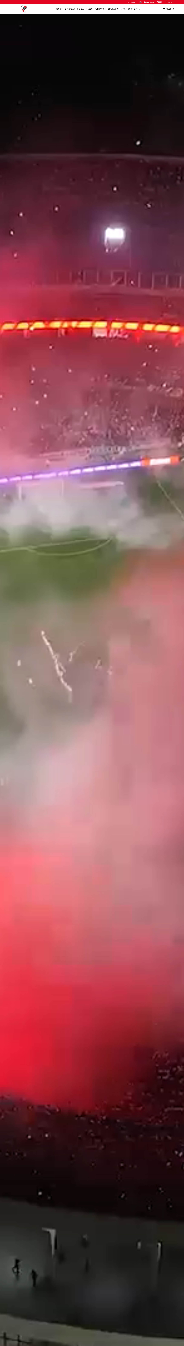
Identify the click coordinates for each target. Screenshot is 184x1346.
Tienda (80, 9)
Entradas (70, 9)
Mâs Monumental (130, 9)
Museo (89, 9)
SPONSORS (131, 2)
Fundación (100, 9)
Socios (59, 9)
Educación (113, 9)
